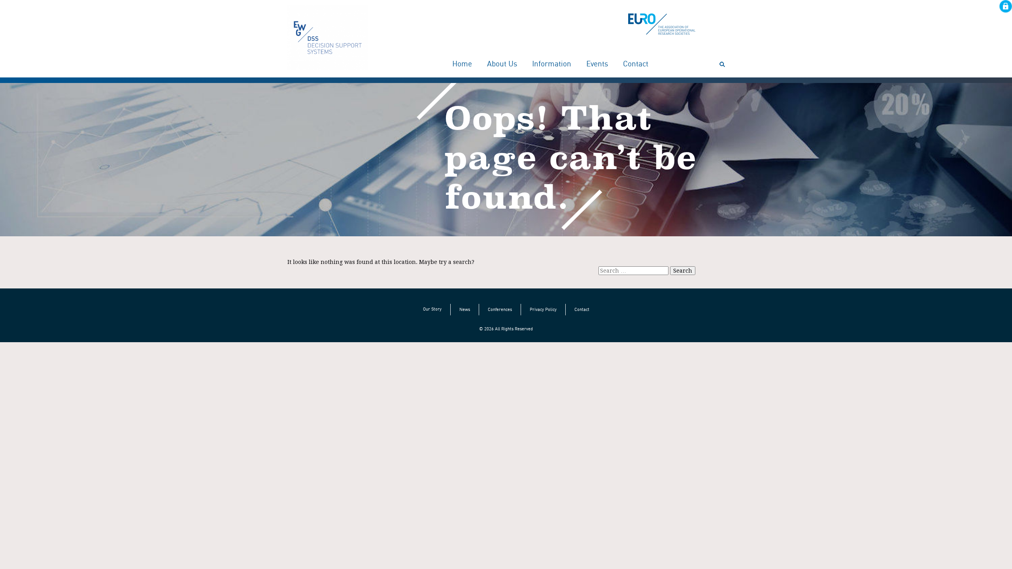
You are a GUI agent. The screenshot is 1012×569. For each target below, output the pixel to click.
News (464, 309)
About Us (502, 64)
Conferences (500, 309)
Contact (635, 64)
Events (597, 64)
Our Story (432, 309)
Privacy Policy (543, 309)
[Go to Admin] (1005, 6)
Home (462, 64)
